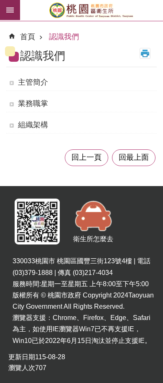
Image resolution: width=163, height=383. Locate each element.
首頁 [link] (27, 37)
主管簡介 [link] (33, 82)
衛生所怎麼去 (93, 238)
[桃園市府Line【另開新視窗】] (37, 222)
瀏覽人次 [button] (21, 367)
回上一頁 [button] (86, 157)
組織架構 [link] (33, 125)
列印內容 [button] (145, 53)
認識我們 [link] (64, 37)
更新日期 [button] (21, 356)
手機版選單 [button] (10, 10)
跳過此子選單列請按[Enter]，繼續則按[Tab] (6, 26)
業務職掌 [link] (33, 103)
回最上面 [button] (134, 157)
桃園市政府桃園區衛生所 (91, 10)
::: (13, 33)
